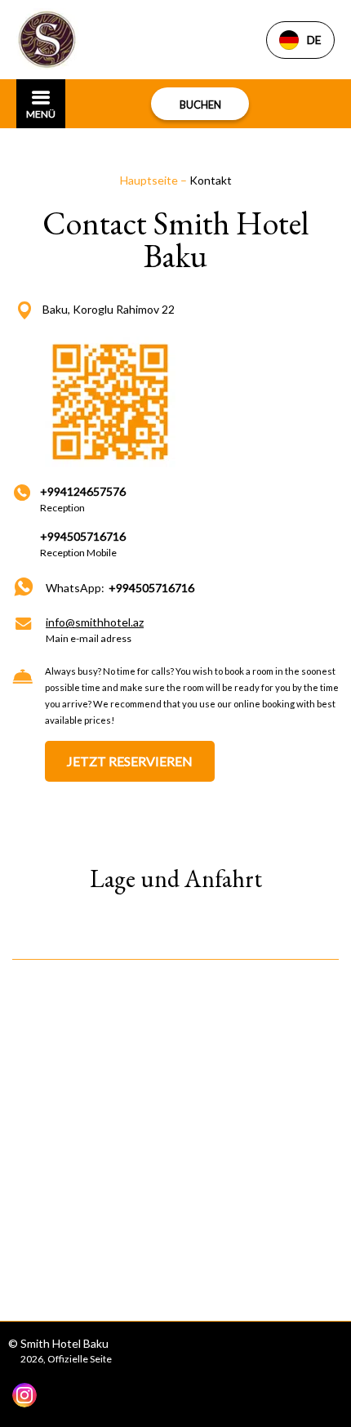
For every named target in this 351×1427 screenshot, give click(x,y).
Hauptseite (150, 180)
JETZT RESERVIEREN (130, 761)
